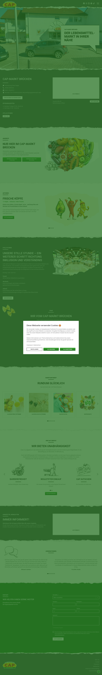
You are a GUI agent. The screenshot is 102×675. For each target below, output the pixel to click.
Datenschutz (37, 345)
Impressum (30, 345)
